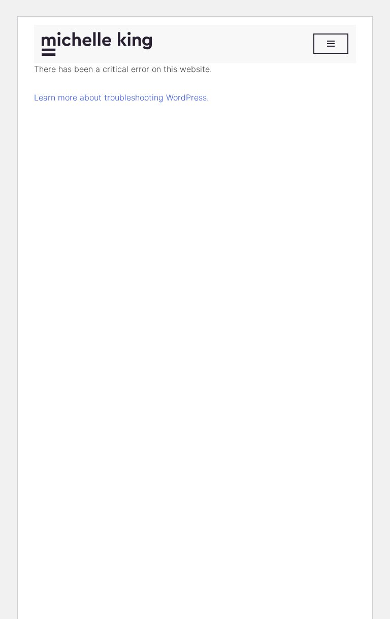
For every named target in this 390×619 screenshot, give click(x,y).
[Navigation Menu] (330, 43)
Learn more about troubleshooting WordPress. (121, 97)
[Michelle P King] (97, 44)
